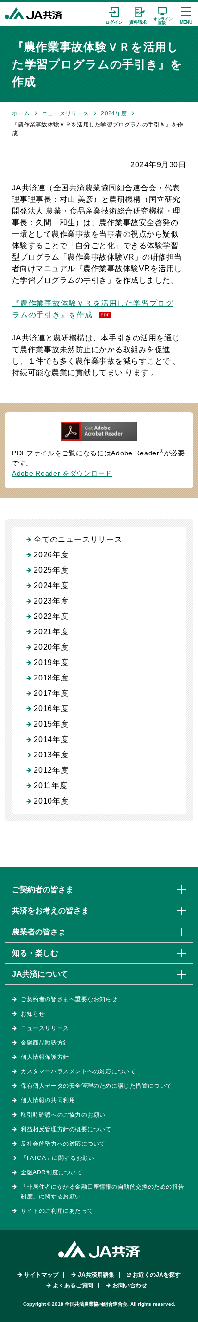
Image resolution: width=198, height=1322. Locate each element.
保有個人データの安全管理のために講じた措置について (96, 1086)
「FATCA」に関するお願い (57, 1158)
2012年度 (51, 770)
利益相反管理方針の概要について (66, 1129)
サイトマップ (41, 1275)
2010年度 (51, 801)
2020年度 (51, 647)
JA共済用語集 (96, 1275)
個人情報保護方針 (45, 1057)
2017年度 (51, 693)
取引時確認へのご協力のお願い (63, 1114)
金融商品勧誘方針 (45, 1042)
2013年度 (51, 755)
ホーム (21, 113)
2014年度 (51, 739)
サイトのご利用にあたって (57, 1211)
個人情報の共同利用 (48, 1100)
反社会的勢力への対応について (63, 1143)
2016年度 (51, 709)
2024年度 (114, 113)
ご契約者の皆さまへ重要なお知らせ (69, 999)
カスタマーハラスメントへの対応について (78, 1071)
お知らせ (33, 1013)
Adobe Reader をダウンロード (62, 473)
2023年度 (51, 601)
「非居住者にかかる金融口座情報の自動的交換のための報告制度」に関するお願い (102, 1192)
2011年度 (51, 785)
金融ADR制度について (52, 1172)
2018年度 (51, 678)
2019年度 (51, 662)
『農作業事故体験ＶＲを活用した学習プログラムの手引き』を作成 (92, 309)
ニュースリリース (65, 113)
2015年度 (51, 724)
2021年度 (51, 632)
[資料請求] (138, 14)
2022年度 (51, 616)
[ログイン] (114, 14)
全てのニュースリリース (78, 539)
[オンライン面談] (162, 14)
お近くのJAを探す (157, 1275)
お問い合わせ (129, 1285)
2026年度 (51, 555)
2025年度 (51, 570)
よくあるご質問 (73, 1285)
